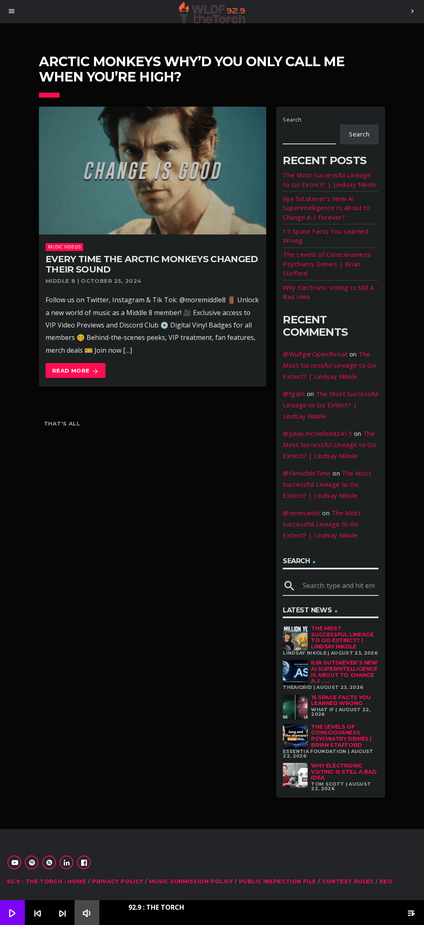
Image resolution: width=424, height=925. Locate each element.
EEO (386, 881)
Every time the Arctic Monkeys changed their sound (152, 264)
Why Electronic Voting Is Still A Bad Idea (343, 771)
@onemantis (301, 513)
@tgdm (294, 394)
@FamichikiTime (306, 473)
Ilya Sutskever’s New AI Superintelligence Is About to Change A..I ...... (344, 672)
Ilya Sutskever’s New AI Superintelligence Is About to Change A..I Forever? (326, 207)
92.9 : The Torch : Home (46, 881)
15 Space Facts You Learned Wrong (341, 700)
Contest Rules (348, 881)
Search (292, 119)
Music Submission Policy (191, 881)
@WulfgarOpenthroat (315, 354)
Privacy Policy (117, 881)
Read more (75, 371)
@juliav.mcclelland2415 (317, 433)
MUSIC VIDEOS (64, 247)
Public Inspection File (277, 881)
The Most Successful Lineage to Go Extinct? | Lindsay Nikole (329, 365)
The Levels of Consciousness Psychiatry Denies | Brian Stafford (327, 263)
